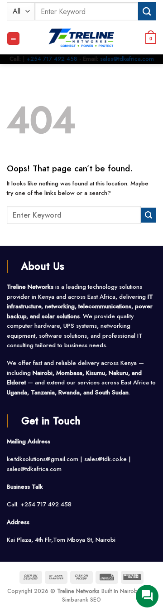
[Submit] (147, 11)
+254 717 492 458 (51, 58)
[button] (13, 38)
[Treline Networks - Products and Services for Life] (81, 38)
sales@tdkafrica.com (127, 58)
